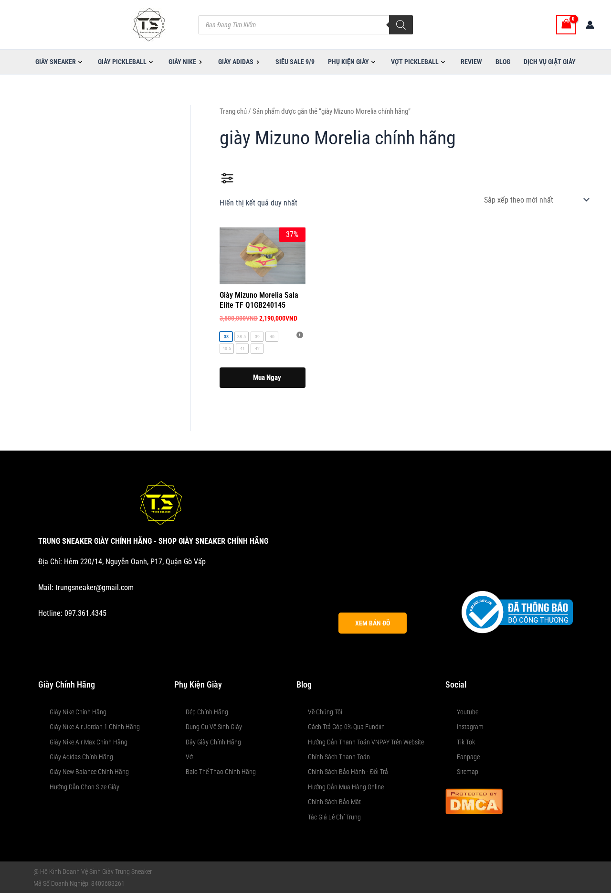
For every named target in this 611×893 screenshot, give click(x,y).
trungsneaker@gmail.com (94, 587)
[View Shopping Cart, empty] (566, 24)
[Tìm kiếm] (401, 24)
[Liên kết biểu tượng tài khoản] (590, 25)
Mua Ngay (267, 377)
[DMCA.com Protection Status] (474, 800)
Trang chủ (233, 111)
